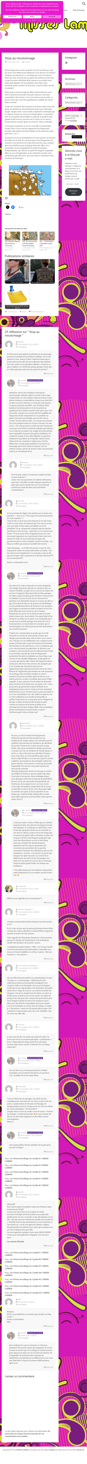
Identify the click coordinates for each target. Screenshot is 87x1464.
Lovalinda (22, 886)
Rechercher (70, 134)
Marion (21, 342)
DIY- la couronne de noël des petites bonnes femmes (29, 243)
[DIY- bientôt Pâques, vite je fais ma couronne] (12, 236)
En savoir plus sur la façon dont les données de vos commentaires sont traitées (27, 1433)
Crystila (27, 62)
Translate (73, 121)
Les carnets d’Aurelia (15, 1241)
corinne (21, 1025)
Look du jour (12, 312)
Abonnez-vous (73, 192)
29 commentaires (37, 312)
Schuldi (21, 501)
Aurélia (21, 1192)
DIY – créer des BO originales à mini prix (46, 243)
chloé (24, 312)
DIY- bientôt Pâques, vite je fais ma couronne (12, 243)
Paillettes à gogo (51, 321)
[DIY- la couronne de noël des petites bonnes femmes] (29, 236)
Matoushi (26, 723)
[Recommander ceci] (6, 198)
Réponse (49, 373)
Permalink (22, 347)
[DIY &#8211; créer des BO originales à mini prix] (47, 236)
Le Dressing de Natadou (27, 966)
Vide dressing (78, 10)
